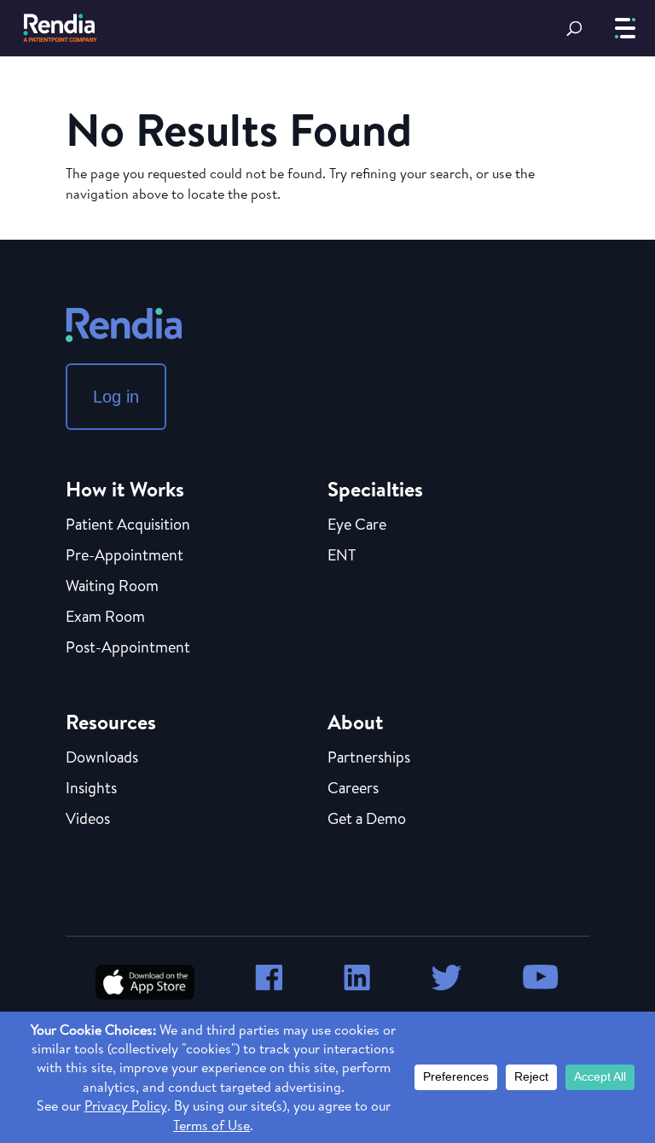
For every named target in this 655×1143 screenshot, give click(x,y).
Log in (116, 396)
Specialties (375, 488)
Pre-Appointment (124, 556)
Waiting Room (112, 586)
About (355, 721)
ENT (342, 556)
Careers (353, 789)
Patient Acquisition (128, 525)
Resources (111, 721)
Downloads (102, 758)
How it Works (125, 488)
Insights (91, 789)
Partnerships (369, 758)
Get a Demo (367, 819)
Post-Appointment (128, 648)
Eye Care (357, 525)
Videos (88, 819)
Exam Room (105, 617)
